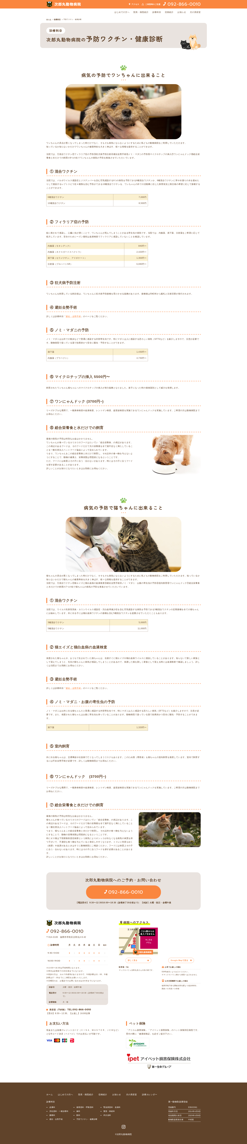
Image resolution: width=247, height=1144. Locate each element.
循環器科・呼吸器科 (85, 1107)
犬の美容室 (195, 12)
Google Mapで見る (179, 960)
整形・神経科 (109, 1111)
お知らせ (181, 12)
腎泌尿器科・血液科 (112, 1107)
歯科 (78, 1111)
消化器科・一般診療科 (58, 1111)
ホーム (48, 19)
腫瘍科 (52, 1115)
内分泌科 (107, 1115)
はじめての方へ (122, 12)
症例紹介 (169, 12)
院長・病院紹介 (141, 12)
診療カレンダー (149, 1094)
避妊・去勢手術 (73, 316)
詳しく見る (132, 960)
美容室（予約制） (58, 1010)
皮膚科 (52, 1107)
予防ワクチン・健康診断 (72, 19)
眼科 (78, 1115)
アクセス (135, 4)
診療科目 (156, 12)
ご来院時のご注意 (152, 4)
